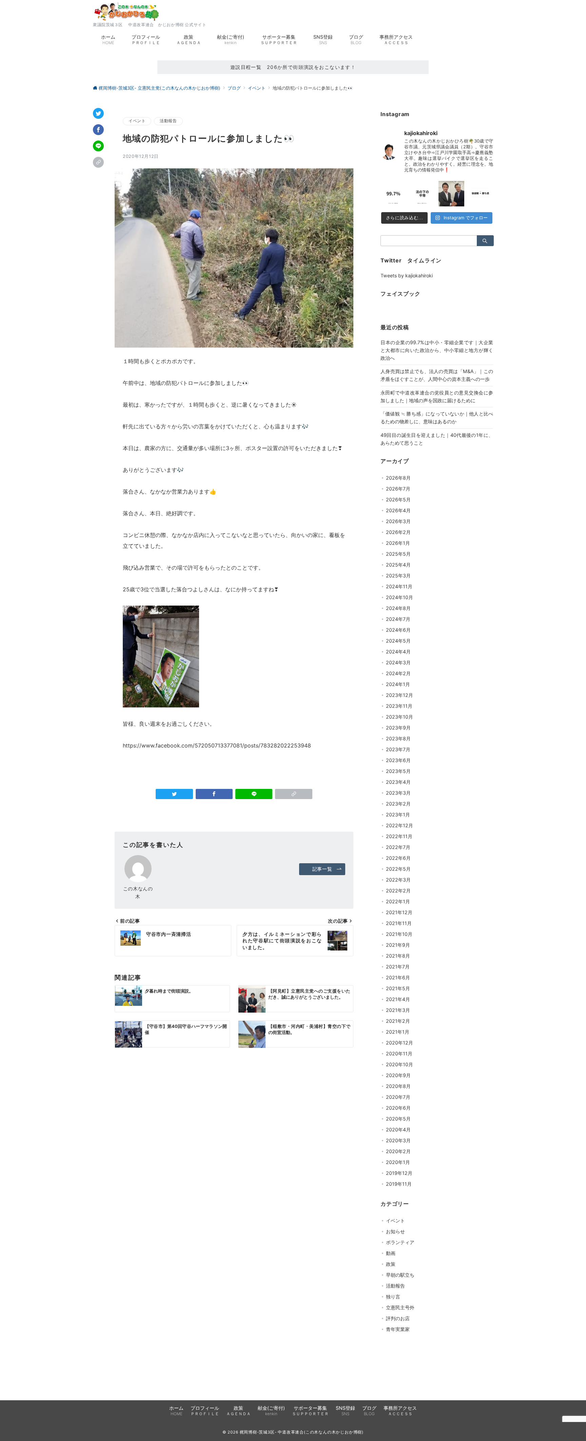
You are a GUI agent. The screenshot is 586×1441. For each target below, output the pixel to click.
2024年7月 (398, 619)
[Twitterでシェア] (98, 113)
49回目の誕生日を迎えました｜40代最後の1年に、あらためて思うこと (436, 439)
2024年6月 (398, 630)
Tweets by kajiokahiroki (406, 275)
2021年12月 (399, 912)
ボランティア (400, 1242)
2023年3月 (398, 793)
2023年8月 (398, 738)
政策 (390, 1264)
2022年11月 (399, 836)
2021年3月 (398, 1010)
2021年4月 (398, 999)
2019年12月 (399, 1173)
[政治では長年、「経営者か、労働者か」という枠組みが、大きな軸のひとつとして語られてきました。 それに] (393, 194)
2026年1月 (398, 543)
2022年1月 (398, 901)
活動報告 (168, 120)
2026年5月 (398, 499)
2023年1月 (398, 814)
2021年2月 (398, 1021)
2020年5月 (398, 1119)
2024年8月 (398, 608)
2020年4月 (398, 1129)
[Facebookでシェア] (98, 129)
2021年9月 (398, 945)
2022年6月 (398, 858)
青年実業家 (398, 1329)
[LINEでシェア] (98, 146)
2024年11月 (399, 586)
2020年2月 (398, 1151)
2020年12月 (399, 1043)
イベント (137, 120)
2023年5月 (398, 771)
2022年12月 (399, 825)
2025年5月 (398, 554)
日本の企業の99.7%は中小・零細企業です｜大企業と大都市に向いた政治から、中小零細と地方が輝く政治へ (436, 350)
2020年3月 (398, 1140)
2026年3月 (398, 521)
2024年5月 (398, 641)
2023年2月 (398, 804)
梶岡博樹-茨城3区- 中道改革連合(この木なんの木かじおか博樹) (302, 1432)
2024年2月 (398, 673)
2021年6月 (398, 977)
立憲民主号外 (400, 1307)
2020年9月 (398, 1075)
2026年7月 (398, 489)
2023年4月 (398, 782)
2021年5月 (398, 988)
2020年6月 (398, 1108)
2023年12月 (399, 695)
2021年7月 (398, 966)
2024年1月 (398, 684)
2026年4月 (398, 510)
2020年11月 (399, 1053)
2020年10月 (399, 1064)
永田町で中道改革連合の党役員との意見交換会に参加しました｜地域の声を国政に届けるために (436, 396)
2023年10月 (399, 717)
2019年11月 (399, 1184)
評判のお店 (398, 1318)
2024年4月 (398, 651)
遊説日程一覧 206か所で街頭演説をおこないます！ (293, 67)
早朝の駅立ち (400, 1275)
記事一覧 (322, 869)
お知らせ (395, 1231)
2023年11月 (399, 706)
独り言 (393, 1296)
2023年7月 (398, 749)
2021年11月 (399, 923)
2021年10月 (399, 934)
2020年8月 (398, 1086)
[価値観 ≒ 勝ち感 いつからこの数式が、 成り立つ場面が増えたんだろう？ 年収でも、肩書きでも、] (480, 194)
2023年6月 (398, 760)
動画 (390, 1253)
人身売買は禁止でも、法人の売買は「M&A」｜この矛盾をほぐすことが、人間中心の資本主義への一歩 (436, 375)
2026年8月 (398, 478)
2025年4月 (398, 565)
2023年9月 (398, 728)
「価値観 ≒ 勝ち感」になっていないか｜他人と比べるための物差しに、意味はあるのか (436, 417)
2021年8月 (398, 956)
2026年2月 (398, 532)
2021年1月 (397, 1032)
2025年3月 (398, 575)
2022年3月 (398, 880)
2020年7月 (398, 1097)
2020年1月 (398, 1162)
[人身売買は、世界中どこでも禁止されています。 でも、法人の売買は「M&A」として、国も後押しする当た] (422, 194)
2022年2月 (398, 890)
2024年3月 (398, 662)
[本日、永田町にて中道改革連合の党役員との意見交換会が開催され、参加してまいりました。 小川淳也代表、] (451, 194)
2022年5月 (398, 869)
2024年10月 (399, 597)
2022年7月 (398, 847)
